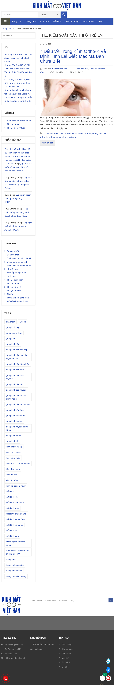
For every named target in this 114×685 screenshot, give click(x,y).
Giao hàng (67, 644)
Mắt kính (57, 21)
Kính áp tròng (72, 21)
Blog (100, 21)
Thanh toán (67, 649)
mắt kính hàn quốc (15, 502)
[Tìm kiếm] (64, 14)
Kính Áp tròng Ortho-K (17, 272)
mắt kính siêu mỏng (15, 519)
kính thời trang (13, 469)
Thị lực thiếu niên (15, 280)
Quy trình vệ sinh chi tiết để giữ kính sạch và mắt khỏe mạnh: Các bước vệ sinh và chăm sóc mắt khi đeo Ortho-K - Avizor (18, 156)
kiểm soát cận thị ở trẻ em (72, 133)
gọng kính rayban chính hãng (17, 428)
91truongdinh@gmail (15, 658)
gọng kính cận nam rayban (15, 377)
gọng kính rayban (14, 421)
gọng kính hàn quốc (15, 415)
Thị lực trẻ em (13, 124)
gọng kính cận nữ (14, 384)
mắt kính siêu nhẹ (14, 525)
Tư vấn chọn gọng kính (18, 298)
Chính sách (50, 600)
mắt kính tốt (11, 530)
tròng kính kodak (14, 570)
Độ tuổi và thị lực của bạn (19, 120)
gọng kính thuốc (13, 435)
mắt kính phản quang (16, 514)
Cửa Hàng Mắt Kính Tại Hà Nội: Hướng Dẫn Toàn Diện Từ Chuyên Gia (17, 83)
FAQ (72, 600)
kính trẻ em (11, 474)
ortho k (72, 137)
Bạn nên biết (82, 68)
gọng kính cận (12, 344)
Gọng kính (31, 21)
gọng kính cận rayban (16, 390)
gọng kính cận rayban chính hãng (16, 397)
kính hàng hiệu (13, 458)
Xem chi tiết (47, 143)
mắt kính (10, 491)
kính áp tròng (12, 480)
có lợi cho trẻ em (50, 133)
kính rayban (24, 463)
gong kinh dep (12, 327)
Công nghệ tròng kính (17, 262)
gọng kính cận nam (15, 369)
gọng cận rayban (14, 333)
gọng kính (10, 338)
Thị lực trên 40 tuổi (16, 128)
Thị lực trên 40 (14, 287)
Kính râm (44, 21)
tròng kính (11, 559)
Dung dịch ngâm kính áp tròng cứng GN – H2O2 (17, 198)
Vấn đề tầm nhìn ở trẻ (17, 301)
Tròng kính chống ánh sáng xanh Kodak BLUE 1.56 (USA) (16, 212)
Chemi (23, 322)
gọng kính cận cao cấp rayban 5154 (16, 357)
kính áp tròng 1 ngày (16, 486)
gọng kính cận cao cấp (16, 349)
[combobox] (49, 15)
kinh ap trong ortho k (58, 137)
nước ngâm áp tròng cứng (15, 543)
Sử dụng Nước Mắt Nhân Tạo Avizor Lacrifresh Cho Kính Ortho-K (18, 58)
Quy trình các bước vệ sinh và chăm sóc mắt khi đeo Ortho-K (18, 167)
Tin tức (10, 294)
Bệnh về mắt (13, 255)
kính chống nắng (14, 447)
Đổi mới (65, 658)
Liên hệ (65, 667)
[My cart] (102, 678)
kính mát (10, 463)
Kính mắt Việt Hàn (58, 68)
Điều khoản (37, 600)
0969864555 (11, 653)
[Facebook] (110, 600)
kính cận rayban (13, 452)
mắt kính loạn (12, 508)
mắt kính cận (12, 497)
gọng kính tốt (12, 441)
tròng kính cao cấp (15, 565)
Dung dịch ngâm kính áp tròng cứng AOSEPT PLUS (18, 226)
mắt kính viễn (12, 536)
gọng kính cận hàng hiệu (17, 364)
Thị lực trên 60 (14, 290)
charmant (10, 322)
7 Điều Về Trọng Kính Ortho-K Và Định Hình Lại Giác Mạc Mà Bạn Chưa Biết (73, 56)
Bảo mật (63, 600)
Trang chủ (16, 21)
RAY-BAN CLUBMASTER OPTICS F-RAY (18, 552)
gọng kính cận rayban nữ (18, 404)
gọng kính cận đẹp (15, 410)
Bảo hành (66, 653)
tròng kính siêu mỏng (16, 576)
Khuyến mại (12, 269)
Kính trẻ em (88, 21)
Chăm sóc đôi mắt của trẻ (19, 258)
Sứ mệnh (66, 662)
